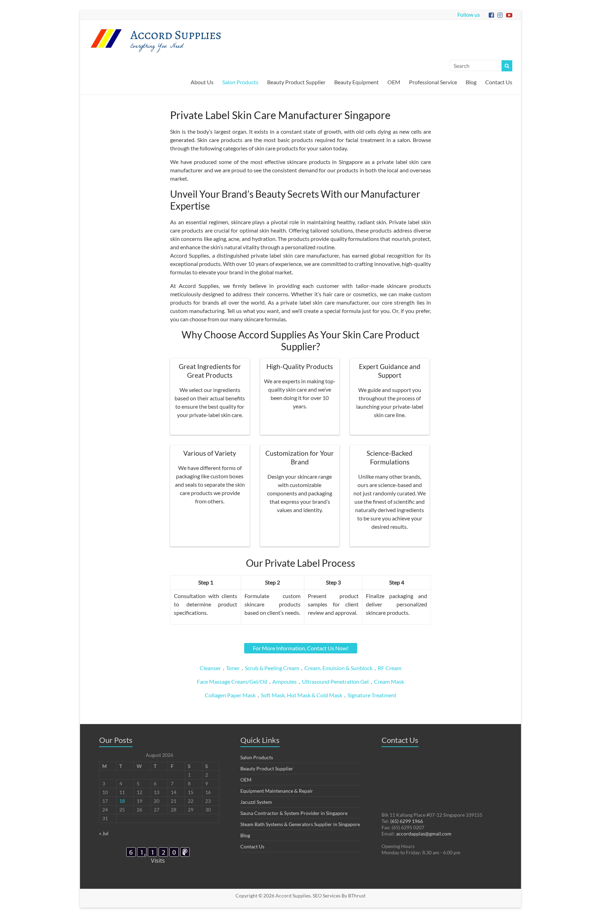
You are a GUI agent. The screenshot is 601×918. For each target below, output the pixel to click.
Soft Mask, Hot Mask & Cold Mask (301, 695)
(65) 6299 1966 (406, 821)
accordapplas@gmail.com (423, 834)
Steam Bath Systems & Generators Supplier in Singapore (300, 824)
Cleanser (210, 668)
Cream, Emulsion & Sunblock (338, 668)
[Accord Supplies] (106, 28)
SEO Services (326, 896)
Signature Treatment (371, 695)
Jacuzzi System (256, 802)
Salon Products (240, 82)
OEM (393, 82)
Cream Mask (389, 681)
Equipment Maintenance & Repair (276, 791)
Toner (233, 668)
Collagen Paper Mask (230, 695)
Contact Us (498, 82)
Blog (471, 82)
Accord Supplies (176, 34)
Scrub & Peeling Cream (272, 668)
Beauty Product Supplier (296, 82)
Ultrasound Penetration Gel (335, 681)
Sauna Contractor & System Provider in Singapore (293, 813)
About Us (202, 82)
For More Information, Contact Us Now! (300, 648)
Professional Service (433, 82)
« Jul (104, 833)
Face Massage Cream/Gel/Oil (232, 681)
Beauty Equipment (356, 82)
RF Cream (389, 668)
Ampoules (284, 681)
